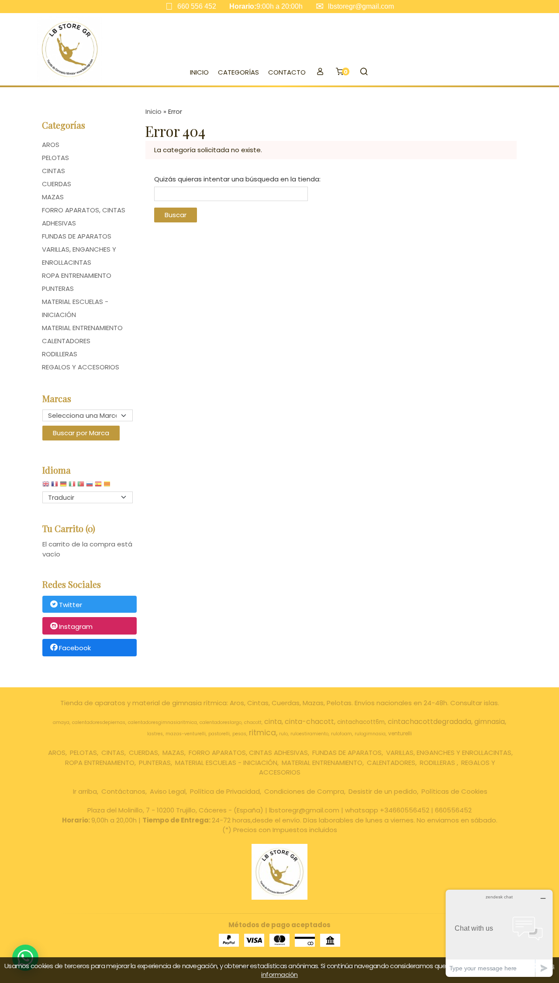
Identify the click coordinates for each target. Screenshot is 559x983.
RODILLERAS (59, 353)
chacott (253, 722)
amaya (61, 722)
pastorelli (219, 733)
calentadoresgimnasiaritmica (162, 722)
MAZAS (53, 196)
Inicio (199, 72)
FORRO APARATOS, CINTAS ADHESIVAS (83, 216)
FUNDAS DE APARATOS (76, 236)
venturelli (400, 733)
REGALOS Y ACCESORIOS (80, 367)
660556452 (453, 810)
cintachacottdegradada (429, 722)
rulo (283, 733)
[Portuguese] (80, 486)
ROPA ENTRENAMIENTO (76, 275)
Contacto (287, 72)
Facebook (75, 648)
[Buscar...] (363, 72)
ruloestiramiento (309, 733)
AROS (50, 144)
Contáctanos (123, 791)
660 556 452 (196, 6)
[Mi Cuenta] (319, 72)
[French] (54, 486)
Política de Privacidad (225, 791)
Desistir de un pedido (383, 791)
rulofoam (341, 733)
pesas (239, 733)
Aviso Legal (168, 791)
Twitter (70, 604)
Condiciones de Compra (304, 791)
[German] (63, 486)
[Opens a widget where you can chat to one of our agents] (499, 933)
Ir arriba (85, 791)
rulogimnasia (370, 733)
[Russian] (89, 486)
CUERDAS (56, 183)
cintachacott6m (361, 722)
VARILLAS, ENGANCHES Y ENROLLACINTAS (79, 256)
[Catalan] (108, 486)
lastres (155, 733)
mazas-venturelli (186, 733)
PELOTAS (55, 157)
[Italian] (72, 486)
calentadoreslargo (221, 722)
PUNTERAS (58, 288)
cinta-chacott (309, 722)
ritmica (262, 732)
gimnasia (489, 722)
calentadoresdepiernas (98, 722)
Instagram (76, 626)
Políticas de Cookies (454, 791)
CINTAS (53, 170)
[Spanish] (98, 486)
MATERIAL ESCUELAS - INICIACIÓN (75, 308)
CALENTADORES (66, 340)
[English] (45, 486)
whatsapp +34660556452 (387, 810)
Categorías (238, 72)
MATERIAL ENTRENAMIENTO (82, 327)
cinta (273, 722)
